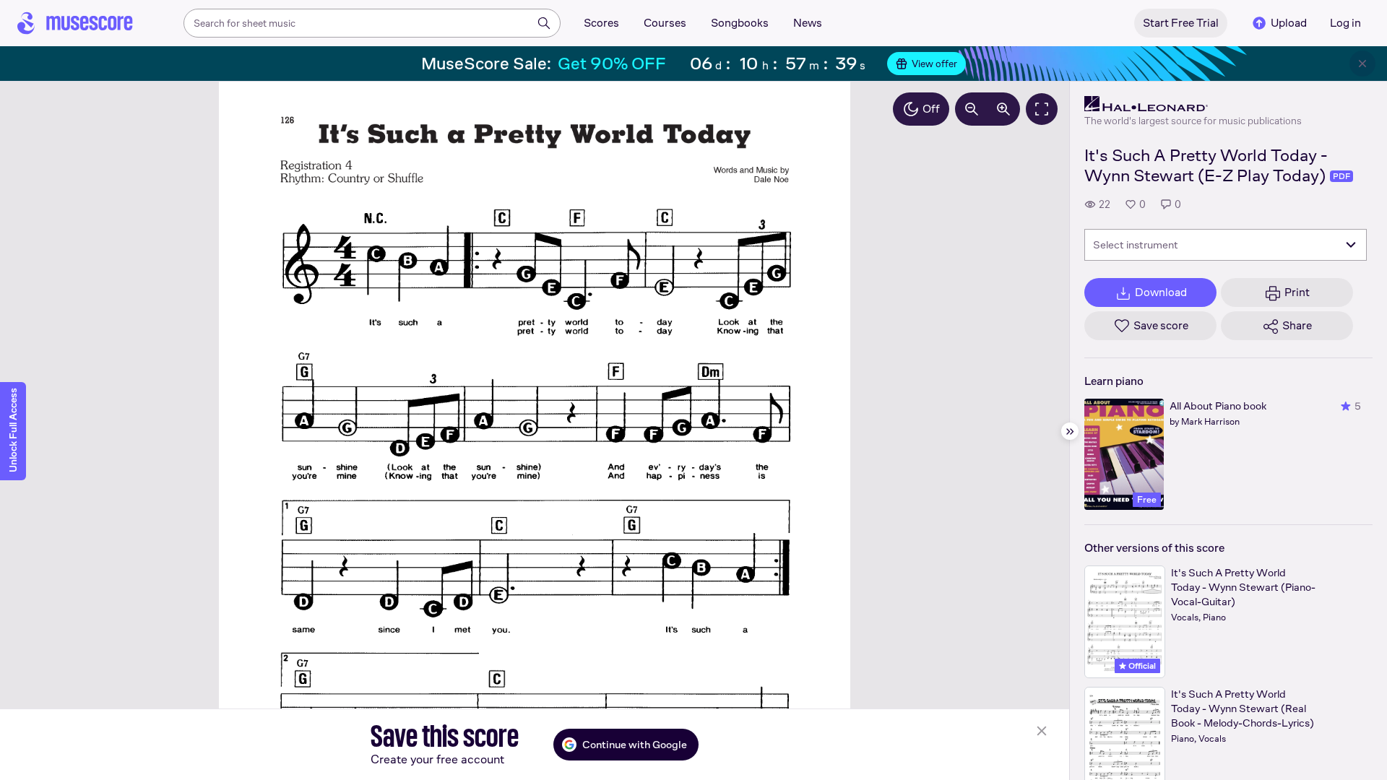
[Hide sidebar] (1070, 431)
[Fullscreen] (1042, 109)
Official (1141, 666)
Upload (1289, 23)
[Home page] (75, 23)
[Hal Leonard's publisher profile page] (1193, 104)
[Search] (544, 23)
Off (931, 109)
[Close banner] (1362, 64)
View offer (934, 63)
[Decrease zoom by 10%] (972, 109)
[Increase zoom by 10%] (1003, 109)
